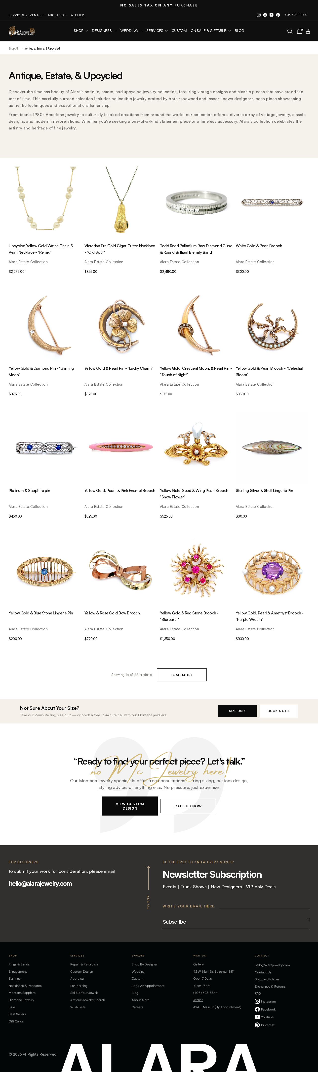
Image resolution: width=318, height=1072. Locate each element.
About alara (140, 1000)
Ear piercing (78, 986)
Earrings (15, 978)
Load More (182, 675)
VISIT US (199, 955)
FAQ (258, 993)
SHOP (79, 31)
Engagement (18, 971)
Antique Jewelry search (87, 1000)
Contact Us (263, 972)
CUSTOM (179, 31)
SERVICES (155, 31)
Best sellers (17, 1014)
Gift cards (16, 1021)
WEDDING (129, 31)
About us (56, 15)
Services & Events (24, 15)
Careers (137, 1007)
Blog (239, 31)
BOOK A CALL (279, 711)
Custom (138, 978)
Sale (12, 1007)
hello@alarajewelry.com (40, 883)
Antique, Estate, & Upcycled (42, 48)
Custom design (81, 971)
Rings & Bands (19, 964)
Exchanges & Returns (270, 986)
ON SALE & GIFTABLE (209, 31)
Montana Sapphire (22, 993)
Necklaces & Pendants (25, 986)
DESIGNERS (102, 31)
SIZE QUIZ (237, 711)
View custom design (130, 806)
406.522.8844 (296, 15)
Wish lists (78, 1007)
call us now (188, 806)
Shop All (14, 48)
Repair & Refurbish (84, 964)
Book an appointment (148, 986)
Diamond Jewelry (21, 1000)
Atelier (77, 15)
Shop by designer (145, 964)
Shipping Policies (267, 979)
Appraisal (77, 978)
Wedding (138, 971)
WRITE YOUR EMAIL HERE (188, 906)
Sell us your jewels (84, 993)
